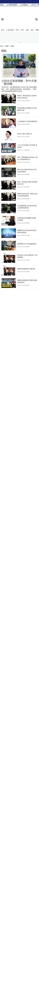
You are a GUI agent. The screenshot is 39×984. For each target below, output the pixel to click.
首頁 (2, 30)
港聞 (27, 30)
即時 (17, 30)
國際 (37, 30)
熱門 (22, 30)
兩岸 (32, 30)
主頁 (1, 46)
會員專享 (11, 30)
